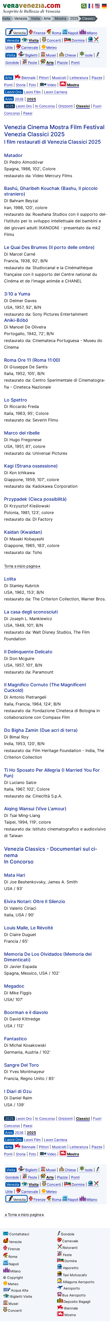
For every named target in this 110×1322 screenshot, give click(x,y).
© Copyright (13, 1277)
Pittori (44, 78)
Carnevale (29, 47)
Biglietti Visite (21, 1296)
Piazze (62, 63)
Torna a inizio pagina (21, 566)
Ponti (75, 63)
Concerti (54, 40)
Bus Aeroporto (74, 1295)
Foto (32, 85)
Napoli (73, 33)
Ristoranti (70, 1248)
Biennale (28, 78)
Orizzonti (65, 106)
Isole (89, 55)
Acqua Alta (19, 1290)
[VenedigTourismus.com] (104, 6)
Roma (56, 33)
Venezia (15, 1242)
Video (51, 85)
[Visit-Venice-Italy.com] (98, 6)
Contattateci (19, 1234)
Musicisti (59, 78)
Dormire (78, 40)
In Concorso (45, 106)
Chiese (70, 55)
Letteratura (79, 78)
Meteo (51, 47)
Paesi (27, 113)
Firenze (40, 33)
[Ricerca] (84, 6)
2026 (19, 99)
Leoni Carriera (55, 92)
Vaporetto (71, 1268)
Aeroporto (71, 1288)
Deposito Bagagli (76, 1302)
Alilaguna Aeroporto (78, 1282)
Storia (21, 85)
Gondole (67, 1234)
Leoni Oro (24, 106)
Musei (51, 55)
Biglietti (31, 55)
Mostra (70, 1315)
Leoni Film (32, 92)
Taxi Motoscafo (75, 1275)
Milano (91, 33)
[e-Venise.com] (91, 6)
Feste (32, 63)
